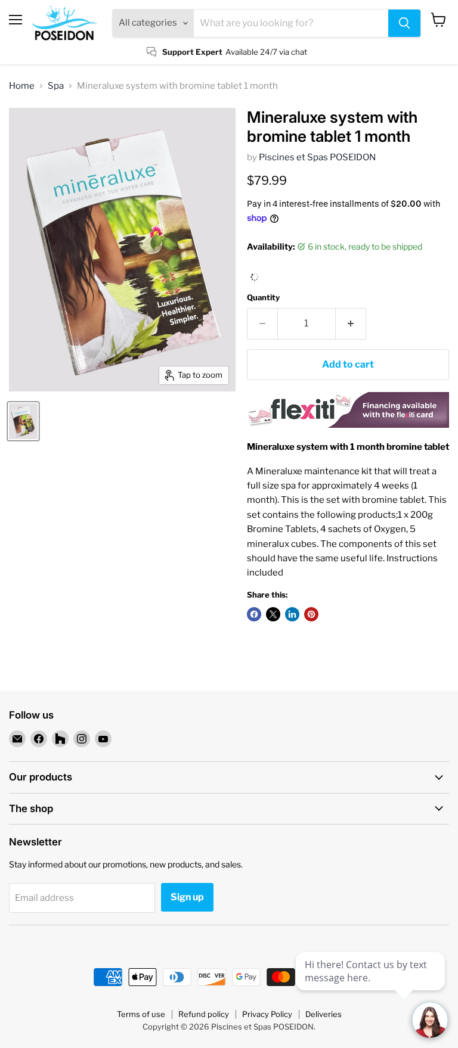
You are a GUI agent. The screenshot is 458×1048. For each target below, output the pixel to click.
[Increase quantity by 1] (351, 323)
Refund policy (203, 1014)
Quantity (263, 297)
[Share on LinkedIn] (292, 614)
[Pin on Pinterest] (311, 614)
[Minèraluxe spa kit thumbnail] (23, 421)
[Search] (404, 23)
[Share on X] (273, 614)
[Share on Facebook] (254, 614)
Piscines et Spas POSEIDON (317, 157)
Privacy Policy (267, 1014)
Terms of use (141, 1014)
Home (22, 86)
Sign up (187, 897)
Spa (56, 86)
